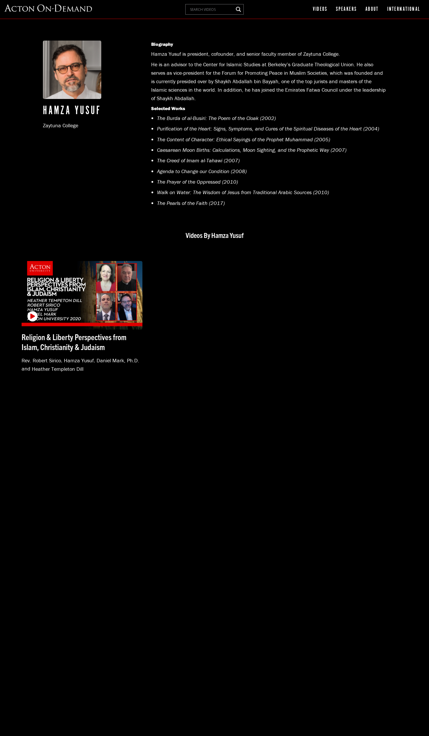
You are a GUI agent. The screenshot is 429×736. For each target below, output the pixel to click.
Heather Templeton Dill (57, 368)
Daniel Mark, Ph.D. (118, 360)
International (403, 9)
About (372, 9)
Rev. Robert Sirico (41, 360)
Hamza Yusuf (79, 360)
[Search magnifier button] (238, 9)
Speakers (346, 9)
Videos (320, 9)
